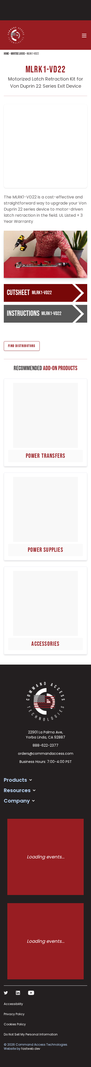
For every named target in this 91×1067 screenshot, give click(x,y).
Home (6, 54)
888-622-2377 (45, 745)
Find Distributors (21, 346)
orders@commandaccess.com (45, 753)
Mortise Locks (18, 54)
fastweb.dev (30, 1048)
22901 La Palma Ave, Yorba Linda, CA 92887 (45, 735)
